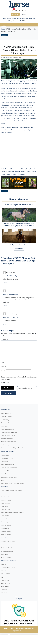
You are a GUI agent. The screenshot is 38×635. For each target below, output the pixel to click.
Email (3, 366)
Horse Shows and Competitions (9, 432)
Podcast (14, 18)
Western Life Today (6, 557)
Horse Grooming (5, 503)
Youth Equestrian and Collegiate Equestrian (12, 448)
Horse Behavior (5, 494)
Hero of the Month (18, 21)
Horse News (4, 35)
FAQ (2, 577)
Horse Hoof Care (5, 509)
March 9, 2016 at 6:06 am (10, 294)
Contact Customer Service (8, 568)
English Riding (5, 420)
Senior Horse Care (6, 534)
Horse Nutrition (5, 515)
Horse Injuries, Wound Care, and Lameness (12, 512)
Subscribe (15, 14)
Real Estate (27, 21)
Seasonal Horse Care (6, 531)
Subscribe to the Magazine (8, 542)
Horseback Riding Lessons (8, 435)
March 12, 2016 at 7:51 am (11, 317)
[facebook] (16, 10)
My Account (7, 18)
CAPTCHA (5, 383)
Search (24, 14)
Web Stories (4, 593)
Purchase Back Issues (6, 545)
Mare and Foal (5, 528)
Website (3, 371)
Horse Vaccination (6, 525)
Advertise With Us (6, 574)
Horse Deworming (6, 500)
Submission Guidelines (7, 571)
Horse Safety (4, 522)
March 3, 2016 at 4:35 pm (10, 276)
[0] (12, 10)
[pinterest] (22, 10)
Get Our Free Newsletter (7, 548)
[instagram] (25, 10)
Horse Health (4, 506)
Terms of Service (5, 583)
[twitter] (19, 10)
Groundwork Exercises (7, 423)
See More (19, 249)
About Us (3, 564)
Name (3, 362)
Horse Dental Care (6, 497)
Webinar (19, 18)
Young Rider (4, 554)
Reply (5, 283)
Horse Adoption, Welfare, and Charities (11, 490)
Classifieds (4, 589)
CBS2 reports (10, 108)
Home (3, 29)
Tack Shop (25, 18)
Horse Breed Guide (6, 413)
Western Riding (5, 445)
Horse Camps (4, 426)
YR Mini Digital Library (7, 551)
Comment (4, 339)
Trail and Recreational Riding (9, 441)
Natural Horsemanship (7, 438)
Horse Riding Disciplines (7, 429)
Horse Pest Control (6, 519)
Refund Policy (5, 586)
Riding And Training (6, 416)
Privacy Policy (5, 580)
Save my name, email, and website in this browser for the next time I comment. (19, 378)
